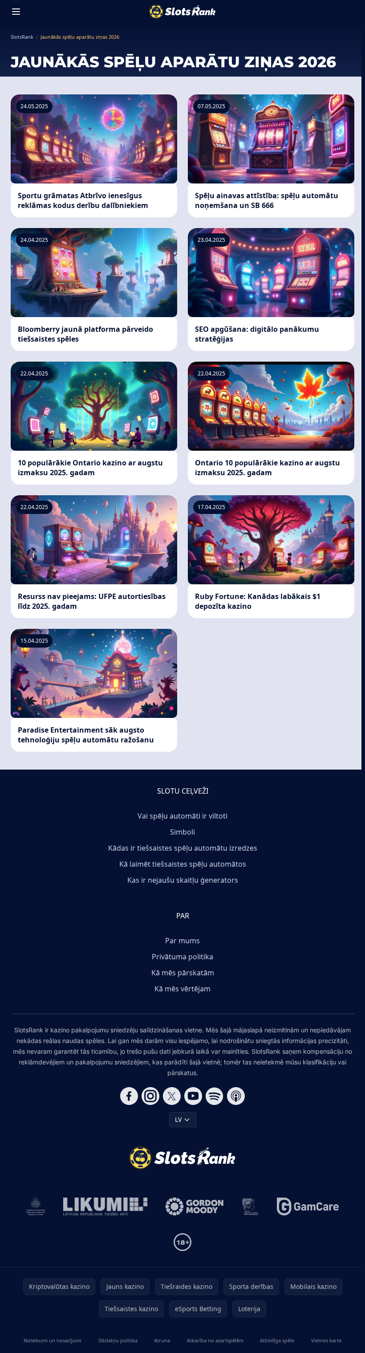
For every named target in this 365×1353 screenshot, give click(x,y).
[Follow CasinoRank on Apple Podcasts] (236, 1096)
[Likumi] (105, 1206)
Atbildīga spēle (277, 1340)
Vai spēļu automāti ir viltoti (182, 816)
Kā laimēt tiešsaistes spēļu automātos (182, 864)
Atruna (162, 1340)
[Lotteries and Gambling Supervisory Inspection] (35, 1206)
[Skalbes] (250, 1206)
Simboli (182, 832)
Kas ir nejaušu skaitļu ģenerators (182, 880)
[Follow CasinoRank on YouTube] (193, 1096)
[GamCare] (308, 1206)
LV (178, 1119)
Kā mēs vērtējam (182, 989)
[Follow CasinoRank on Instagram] (150, 1096)
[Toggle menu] (16, 11)
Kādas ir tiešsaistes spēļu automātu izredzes (182, 848)
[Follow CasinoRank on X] (172, 1096)
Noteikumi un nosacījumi (52, 1340)
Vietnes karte (326, 1340)
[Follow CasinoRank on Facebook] (129, 1096)
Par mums (182, 940)
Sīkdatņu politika (118, 1340)
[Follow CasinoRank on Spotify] (214, 1096)
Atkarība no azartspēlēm (215, 1340)
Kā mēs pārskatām (182, 973)
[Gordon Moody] (194, 1206)
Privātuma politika (182, 957)
